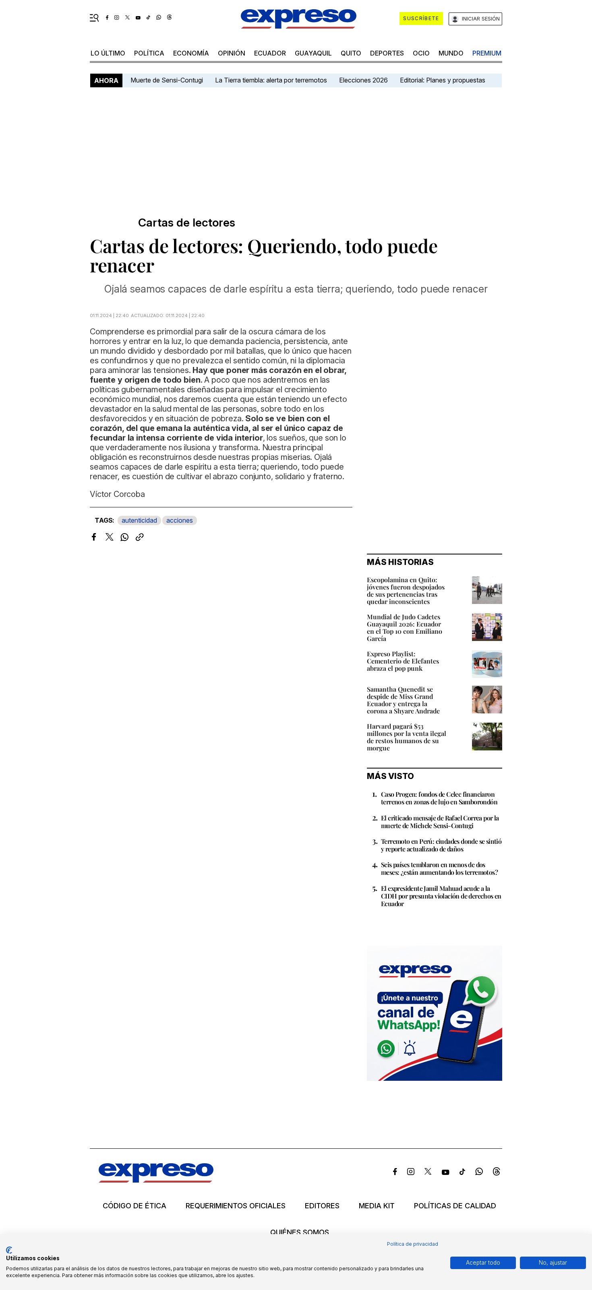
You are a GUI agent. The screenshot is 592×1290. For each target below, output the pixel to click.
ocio (421, 53)
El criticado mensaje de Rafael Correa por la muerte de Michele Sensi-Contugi (440, 822)
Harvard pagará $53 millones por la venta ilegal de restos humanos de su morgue (406, 737)
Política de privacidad (412, 1244)
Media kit (377, 1206)
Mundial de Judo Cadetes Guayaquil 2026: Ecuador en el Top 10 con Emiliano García (404, 627)
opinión (231, 53)
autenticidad (139, 520)
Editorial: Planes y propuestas (442, 80)
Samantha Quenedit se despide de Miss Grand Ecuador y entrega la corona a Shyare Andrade (403, 700)
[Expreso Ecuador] (156, 1180)
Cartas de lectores (186, 222)
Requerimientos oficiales (236, 1206)
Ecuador (270, 53)
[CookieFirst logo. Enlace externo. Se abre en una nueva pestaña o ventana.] (9, 1250)
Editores (322, 1206)
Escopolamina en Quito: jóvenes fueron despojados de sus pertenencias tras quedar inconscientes (406, 590)
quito (351, 53)
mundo (451, 53)
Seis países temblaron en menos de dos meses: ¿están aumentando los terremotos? (439, 868)
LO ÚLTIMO (108, 53)
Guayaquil (313, 53)
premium (486, 53)
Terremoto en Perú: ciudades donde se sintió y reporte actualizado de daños (441, 845)
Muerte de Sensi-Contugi (166, 80)
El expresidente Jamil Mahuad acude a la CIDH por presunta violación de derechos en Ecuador (441, 896)
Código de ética (134, 1206)
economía (191, 53)
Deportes (387, 53)
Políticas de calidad (455, 1206)
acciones (179, 520)
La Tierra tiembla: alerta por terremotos (271, 80)
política (149, 53)
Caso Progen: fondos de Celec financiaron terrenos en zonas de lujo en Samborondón (439, 798)
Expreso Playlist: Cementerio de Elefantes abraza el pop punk (403, 660)
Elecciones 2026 (363, 80)
